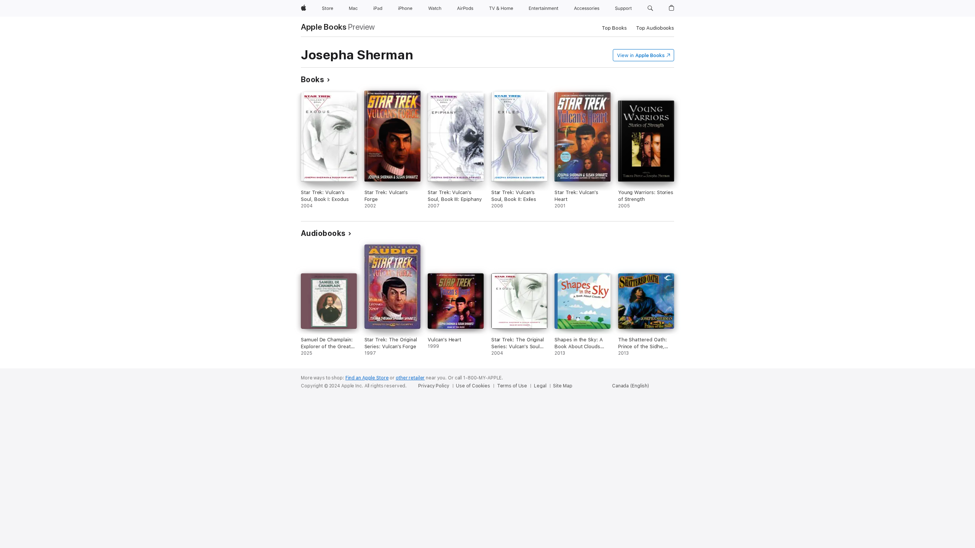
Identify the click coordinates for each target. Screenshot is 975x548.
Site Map (562, 386)
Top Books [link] (614, 28)
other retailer (410, 378)
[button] (650, 8)
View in (641, 55)
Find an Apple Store (367, 378)
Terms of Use (512, 386)
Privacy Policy (433, 386)
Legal (540, 386)
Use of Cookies (473, 386)
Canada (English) (630, 386)
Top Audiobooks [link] (655, 28)
